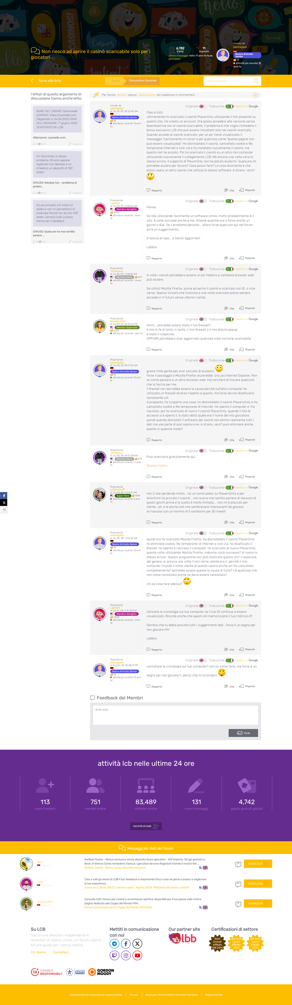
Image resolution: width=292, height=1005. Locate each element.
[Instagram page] (126, 955)
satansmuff (117, 489)
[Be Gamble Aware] (75, 972)
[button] (203, 868)
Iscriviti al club (142, 826)
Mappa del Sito (213, 994)
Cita (231, 190)
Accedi (121, 95)
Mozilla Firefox (157, 466)
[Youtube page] (137, 955)
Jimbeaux (116, 271)
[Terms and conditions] (47, 972)
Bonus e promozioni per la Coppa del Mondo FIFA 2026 (118, 907)
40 (238, 864)
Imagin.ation (118, 321)
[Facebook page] (126, 944)
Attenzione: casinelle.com (49, 137)
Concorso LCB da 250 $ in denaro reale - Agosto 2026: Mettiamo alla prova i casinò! (136, 887)
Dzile (40, 882)
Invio (247, 733)
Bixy (39, 862)
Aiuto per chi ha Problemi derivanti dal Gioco (172, 994)
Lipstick (115, 203)
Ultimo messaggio (179, 55)
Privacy (134, 994)
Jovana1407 (45, 901)
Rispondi (250, 190)
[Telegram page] (114, 944)
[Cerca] (256, 81)
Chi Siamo (38, 952)
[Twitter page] (137, 944)
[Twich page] (114, 955)
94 (238, 903)
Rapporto (156, 190)
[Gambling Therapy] (101, 972)
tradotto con (242, 106)
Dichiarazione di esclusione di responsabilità (96, 994)
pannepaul (174, 58)
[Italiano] (229, 106)
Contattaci (61, 952)
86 (238, 883)
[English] (203, 106)
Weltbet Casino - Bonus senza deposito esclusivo (115, 867)
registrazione (146, 95)
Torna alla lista (49, 81)
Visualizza (255, 863)
